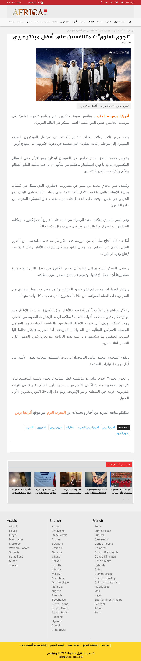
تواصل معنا (73, 645)
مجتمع (82, 22)
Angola (56, 527)
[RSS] (111, 2)
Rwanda (57, 595)
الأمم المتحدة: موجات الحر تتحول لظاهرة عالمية (21, 493)
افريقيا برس (56, 427)
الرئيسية (130, 30)
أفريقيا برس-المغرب (88, 427)
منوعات (20, 22)
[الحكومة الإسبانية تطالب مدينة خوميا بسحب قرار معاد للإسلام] (70, 479)
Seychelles (59, 600)
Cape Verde (59, 535)
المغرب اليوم (56, 412)
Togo (98, 613)
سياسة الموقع (90, 645)
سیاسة (99, 22)
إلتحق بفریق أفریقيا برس (33, 645)
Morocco (15, 544)
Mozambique (60, 582)
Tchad (98, 608)
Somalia (14, 552)
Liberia (56, 570)
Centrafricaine (104, 544)
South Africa (60, 608)
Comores (100, 548)
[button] (130, 22)
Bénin (98, 527)
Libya (12, 535)
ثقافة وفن (64, 22)
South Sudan (60, 613)
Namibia (57, 587)
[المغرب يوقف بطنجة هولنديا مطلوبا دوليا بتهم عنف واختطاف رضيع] (96, 479)
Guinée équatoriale (107, 582)
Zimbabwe (59, 630)
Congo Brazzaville (106, 552)
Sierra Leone (60, 604)
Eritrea (56, 539)
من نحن (105, 645)
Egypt (13, 531)
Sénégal (100, 604)
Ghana (56, 557)
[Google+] (106, 2)
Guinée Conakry (105, 578)
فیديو (29, 22)
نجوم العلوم (122, 433)
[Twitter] (116, 2)
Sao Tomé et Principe (108, 600)
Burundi (99, 535)
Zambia (57, 626)
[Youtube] (121, 2)
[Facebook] (101, 2)
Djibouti (100, 565)
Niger (98, 595)
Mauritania (16, 539)
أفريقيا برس (23, 412)
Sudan (13, 561)
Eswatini (57, 544)
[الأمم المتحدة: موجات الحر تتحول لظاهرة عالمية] (19, 479)
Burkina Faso (103, 531)
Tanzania (57, 617)
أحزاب (74, 22)
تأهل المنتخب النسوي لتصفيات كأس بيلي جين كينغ (121, 493)
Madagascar (103, 587)
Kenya (56, 561)
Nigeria (56, 591)
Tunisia (13, 565)
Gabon (99, 570)
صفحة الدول (119, 22)
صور (36, 22)
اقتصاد (91, 22)
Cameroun (101, 539)
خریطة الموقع (57, 645)
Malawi (56, 574)
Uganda (57, 621)
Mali (97, 591)
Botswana (58, 531)
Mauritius (58, 578)
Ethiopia (57, 548)
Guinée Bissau (104, 574)
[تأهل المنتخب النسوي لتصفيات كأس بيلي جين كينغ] (121, 479)
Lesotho (57, 565)
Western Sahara (19, 548)
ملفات (11, 22)
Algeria (13, 527)
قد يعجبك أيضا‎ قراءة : (119, 464)
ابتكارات (70, 427)
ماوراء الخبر (45, 22)
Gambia (57, 552)
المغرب (108, 22)
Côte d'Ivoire (103, 561)
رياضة (55, 22)
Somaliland (16, 557)
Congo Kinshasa (105, 557)
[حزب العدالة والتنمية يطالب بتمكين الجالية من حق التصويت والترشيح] (45, 479)
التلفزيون (41, 427)
